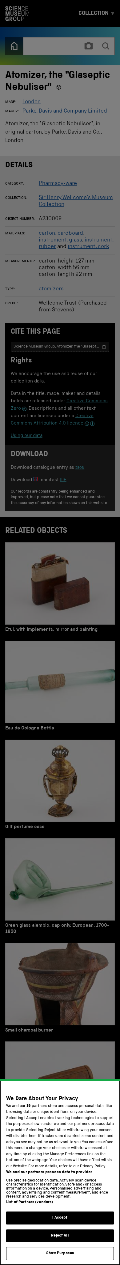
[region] (60, 1173)
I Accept (59, 1218)
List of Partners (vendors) (29, 1202)
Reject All (60, 1236)
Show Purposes (60, 1253)
